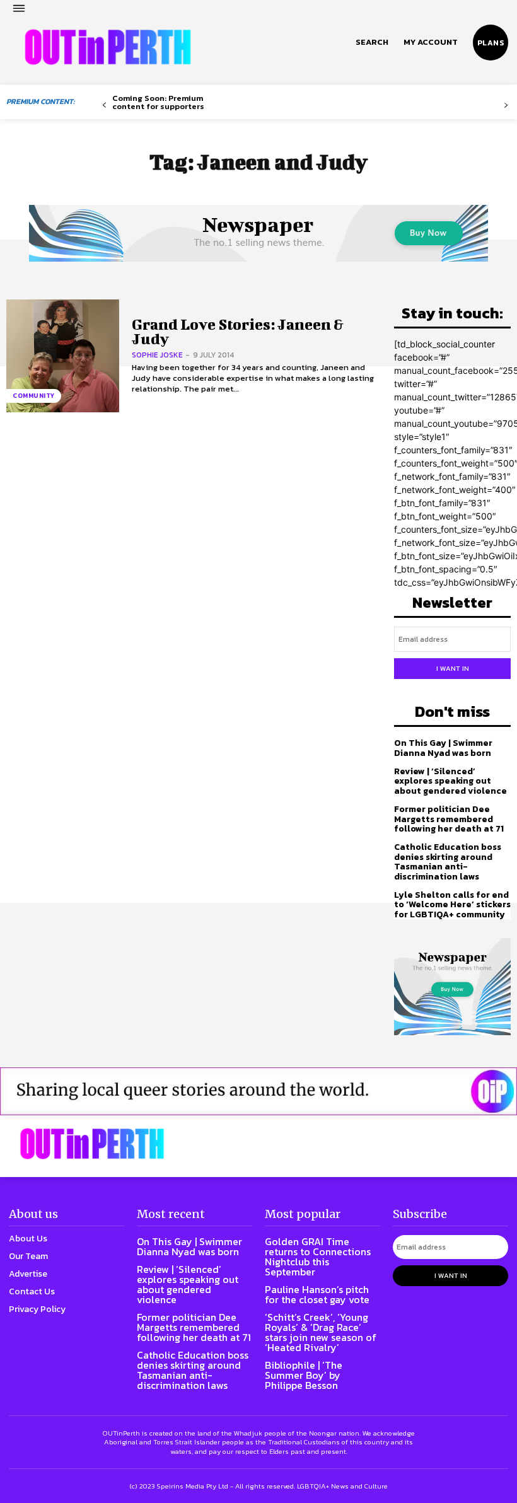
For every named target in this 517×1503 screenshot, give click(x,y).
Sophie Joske (157, 355)
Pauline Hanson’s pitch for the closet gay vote (317, 1294)
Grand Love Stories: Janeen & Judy (238, 331)
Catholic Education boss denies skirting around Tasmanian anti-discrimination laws (447, 861)
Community (34, 395)
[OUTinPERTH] (108, 47)
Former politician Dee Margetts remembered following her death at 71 (449, 819)
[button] (372, 42)
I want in (452, 668)
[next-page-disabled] (506, 105)
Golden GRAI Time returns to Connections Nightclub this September (318, 1256)
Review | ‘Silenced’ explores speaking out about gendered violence (450, 781)
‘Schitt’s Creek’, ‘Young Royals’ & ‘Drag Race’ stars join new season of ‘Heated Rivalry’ (320, 1332)
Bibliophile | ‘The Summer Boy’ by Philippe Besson (303, 1375)
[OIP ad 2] (258, 1091)
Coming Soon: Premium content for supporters (158, 102)
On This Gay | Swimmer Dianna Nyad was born (443, 747)
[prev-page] (104, 105)
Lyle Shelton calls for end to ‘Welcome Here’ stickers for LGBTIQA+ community (452, 904)
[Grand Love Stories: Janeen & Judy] (62, 355)
